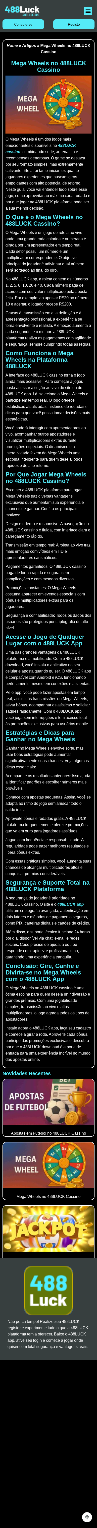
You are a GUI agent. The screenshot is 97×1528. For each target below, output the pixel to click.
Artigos (29, 45)
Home (12, 45)
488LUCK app (70, 904)
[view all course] (87, 1517)
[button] (88, 11)
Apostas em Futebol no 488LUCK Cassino (48, 1133)
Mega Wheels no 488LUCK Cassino (48, 1196)
